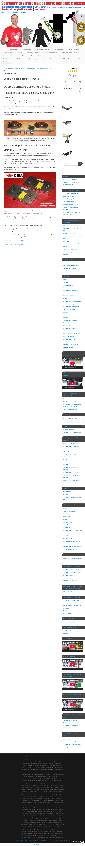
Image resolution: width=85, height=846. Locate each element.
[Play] (64, 367)
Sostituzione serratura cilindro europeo (12, 52)
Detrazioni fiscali (67, 522)
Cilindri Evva (66, 494)
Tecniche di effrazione (73, 49)
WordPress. (68, 840)
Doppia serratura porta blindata (49, 52)
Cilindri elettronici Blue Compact (71, 541)
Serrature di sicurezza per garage (72, 446)
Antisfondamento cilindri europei (71, 533)
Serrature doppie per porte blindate (72, 569)
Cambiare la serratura (69, 233)
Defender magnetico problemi (71, 204)
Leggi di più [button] (68, 93)
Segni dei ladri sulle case (70, 409)
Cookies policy (67, 516)
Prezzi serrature (67, 398)
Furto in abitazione (26, 49)
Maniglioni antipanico (69, 429)
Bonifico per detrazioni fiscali (71, 265)
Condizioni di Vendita (69, 511)
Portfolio (60, 55)
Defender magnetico (8, 59)
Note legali (66, 508)
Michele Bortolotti (14, 49)
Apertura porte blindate (69, 201)
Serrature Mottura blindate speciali (72, 578)
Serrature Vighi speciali (69, 580)
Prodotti (68, 55)
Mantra (62, 840)
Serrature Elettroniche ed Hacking (72, 432)
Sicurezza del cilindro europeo (10, 55)
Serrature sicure (67, 527)
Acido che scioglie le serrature (71, 199)
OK (79, 163)
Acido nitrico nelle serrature (70, 193)
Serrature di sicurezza (58, 49)
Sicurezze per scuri (68, 549)
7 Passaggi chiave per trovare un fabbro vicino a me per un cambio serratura (72, 228)
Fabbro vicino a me (68, 59)
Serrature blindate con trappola (71, 472)
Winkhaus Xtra (67, 491)
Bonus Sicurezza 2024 (69, 263)
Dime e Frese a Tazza (69, 622)
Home (4, 49)
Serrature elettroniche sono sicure (72, 546)
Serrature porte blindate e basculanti (70, 52)
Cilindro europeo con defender (71, 483)
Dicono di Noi (67, 325)
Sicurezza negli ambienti (28, 55)
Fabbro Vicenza (67, 739)
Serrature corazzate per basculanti (72, 530)
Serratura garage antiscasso (42, 49)
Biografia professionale (69, 179)
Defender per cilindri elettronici (71, 544)
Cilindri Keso (66, 535)
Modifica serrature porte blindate (46, 55)
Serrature (65, 282)
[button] (81, 87)
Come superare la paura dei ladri (72, 421)
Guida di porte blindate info (70, 525)
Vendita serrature (21, 59)
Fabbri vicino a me (68, 241)
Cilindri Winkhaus (68, 538)
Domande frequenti (54, 59)
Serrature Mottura (68, 575)
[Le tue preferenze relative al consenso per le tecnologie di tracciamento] (82, 843)
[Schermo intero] (81, 367)
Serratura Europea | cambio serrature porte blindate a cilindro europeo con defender (26, 68)
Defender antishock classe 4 (70, 561)
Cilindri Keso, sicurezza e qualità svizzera (50, 756)
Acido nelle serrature (68, 196)
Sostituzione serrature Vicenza (71, 741)
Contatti (78, 59)
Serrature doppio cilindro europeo (21, 78)
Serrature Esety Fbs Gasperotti (71, 572)
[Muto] (78, 367)
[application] (72, 363)
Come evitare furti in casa (70, 249)
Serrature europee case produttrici (37, 59)
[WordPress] (83, 417)
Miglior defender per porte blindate (72, 558)
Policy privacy (6, 62)
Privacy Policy (36, 844)
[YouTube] (83, 426)
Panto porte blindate (68, 591)
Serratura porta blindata (32, 52)
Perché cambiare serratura (70, 443)
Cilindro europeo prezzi (69, 401)
